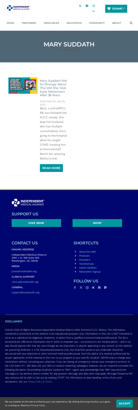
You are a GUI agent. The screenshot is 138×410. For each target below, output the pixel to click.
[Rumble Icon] (105, 287)
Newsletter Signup (90, 271)
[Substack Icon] (99, 287)
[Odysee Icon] (93, 287)
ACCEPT (124, 403)
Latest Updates (88, 267)
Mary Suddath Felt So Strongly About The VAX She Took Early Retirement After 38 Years (53, 88)
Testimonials (86, 263)
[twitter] (81, 287)
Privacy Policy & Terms (40, 381)
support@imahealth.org (25, 292)
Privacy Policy (38, 405)
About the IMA (87, 251)
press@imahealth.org (24, 271)
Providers (84, 259)
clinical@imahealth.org (25, 281)
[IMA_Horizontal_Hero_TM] (18, 6)
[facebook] (75, 287)
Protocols (84, 255)
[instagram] (87, 287)
